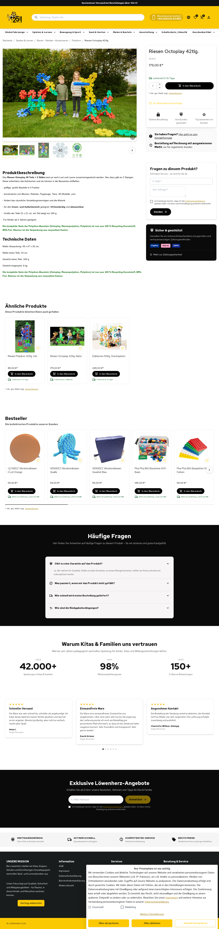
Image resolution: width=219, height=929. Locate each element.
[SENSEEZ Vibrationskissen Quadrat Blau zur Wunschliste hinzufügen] (122, 460)
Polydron (76, 40)
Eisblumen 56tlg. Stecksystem (108, 356)
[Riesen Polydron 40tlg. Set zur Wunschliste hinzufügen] (38, 348)
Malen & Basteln (122, 32)
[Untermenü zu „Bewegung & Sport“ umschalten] (84, 32)
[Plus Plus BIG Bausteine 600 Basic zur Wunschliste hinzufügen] (165, 460)
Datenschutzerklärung (195, 201)
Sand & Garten (97, 32)
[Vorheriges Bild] (7, 150)
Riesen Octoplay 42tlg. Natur (66, 356)
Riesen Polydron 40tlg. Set (22, 356)
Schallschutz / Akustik (174, 32)
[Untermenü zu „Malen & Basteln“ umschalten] (134, 32)
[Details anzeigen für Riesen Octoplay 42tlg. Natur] (67, 336)
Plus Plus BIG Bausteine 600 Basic (150, 470)
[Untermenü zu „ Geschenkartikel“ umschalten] (214, 32)
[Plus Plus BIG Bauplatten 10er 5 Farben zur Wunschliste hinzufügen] (207, 460)
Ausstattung (146, 32)
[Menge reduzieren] (160, 87)
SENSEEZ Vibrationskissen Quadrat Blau (106, 470)
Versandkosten (175, 93)
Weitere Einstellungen (152, 914)
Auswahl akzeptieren (195, 923)
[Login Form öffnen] (209, 17)
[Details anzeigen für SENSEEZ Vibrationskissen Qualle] (67, 449)
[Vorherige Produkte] (9, 470)
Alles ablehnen (152, 923)
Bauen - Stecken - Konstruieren (52, 40)
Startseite (7, 40)
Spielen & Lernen (42, 32)
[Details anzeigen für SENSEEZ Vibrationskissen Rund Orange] (25, 449)
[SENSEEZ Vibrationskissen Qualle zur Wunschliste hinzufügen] (80, 460)
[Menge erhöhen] (160, 84)
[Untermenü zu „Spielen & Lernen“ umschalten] (55, 32)
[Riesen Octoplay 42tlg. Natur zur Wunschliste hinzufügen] (80, 348)
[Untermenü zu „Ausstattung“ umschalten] (156, 32)
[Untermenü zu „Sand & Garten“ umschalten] (108, 32)
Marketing (130, 907)
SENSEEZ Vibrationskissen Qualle (64, 470)
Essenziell (97, 907)
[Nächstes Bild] (132, 150)
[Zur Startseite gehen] (14, 17)
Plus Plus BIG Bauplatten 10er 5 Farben (194, 470)
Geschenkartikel (201, 32)
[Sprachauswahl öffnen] (188, 17)
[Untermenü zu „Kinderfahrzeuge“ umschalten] (27, 32)
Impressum (171, 897)
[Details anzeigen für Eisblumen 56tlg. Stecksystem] (109, 336)
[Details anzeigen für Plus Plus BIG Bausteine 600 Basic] (152, 449)
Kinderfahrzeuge (15, 32)
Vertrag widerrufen (31, 903)
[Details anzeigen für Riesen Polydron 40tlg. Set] (25, 336)
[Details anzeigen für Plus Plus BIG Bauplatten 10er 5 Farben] (194, 449)
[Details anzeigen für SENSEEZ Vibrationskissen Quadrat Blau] (109, 449)
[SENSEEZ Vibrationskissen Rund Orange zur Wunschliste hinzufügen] (38, 460)
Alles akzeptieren (109, 923)
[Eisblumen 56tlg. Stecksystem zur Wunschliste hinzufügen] (122, 348)
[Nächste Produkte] (209, 470)
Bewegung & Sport (70, 32)
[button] (70, 93)
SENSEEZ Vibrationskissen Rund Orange (22, 470)
